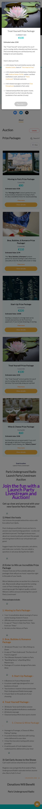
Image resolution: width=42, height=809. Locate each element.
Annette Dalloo (11, 67)
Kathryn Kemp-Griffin (16, 74)
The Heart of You (28, 67)
